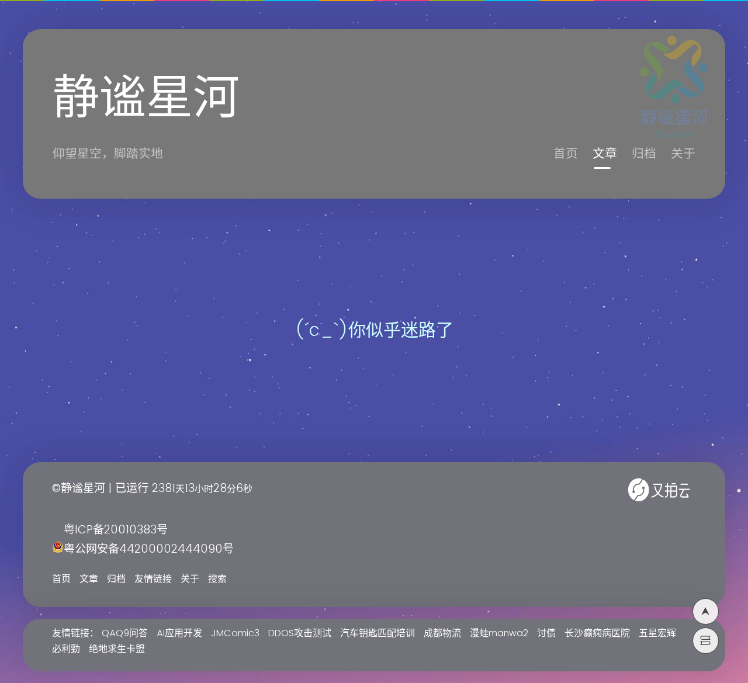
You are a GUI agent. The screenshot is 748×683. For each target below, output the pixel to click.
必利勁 (66, 649)
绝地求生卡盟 (117, 649)
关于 (683, 154)
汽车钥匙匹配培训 (377, 633)
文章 (605, 154)
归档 (644, 154)
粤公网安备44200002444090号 (149, 549)
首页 (565, 154)
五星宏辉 (657, 633)
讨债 (546, 633)
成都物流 (442, 633)
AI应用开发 (179, 633)
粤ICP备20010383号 (116, 530)
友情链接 (153, 579)
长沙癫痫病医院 (597, 633)
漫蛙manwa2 (499, 633)
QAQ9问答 (125, 633)
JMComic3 (235, 633)
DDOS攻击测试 (299, 633)
